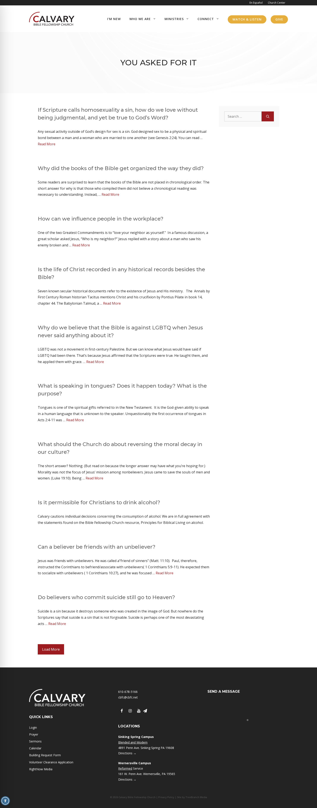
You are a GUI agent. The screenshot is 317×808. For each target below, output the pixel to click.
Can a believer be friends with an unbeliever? (96, 547)
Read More (46, 144)
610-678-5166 (128, 692)
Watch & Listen (247, 19)
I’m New (114, 19)
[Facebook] (121, 711)
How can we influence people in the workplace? (100, 219)
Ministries (174, 19)
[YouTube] (139, 711)
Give (279, 19)
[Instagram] (130, 711)
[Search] (268, 116)
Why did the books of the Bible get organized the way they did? (121, 168)
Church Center (276, 3)
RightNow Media (40, 769)
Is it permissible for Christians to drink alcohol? (99, 502)
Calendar (35, 748)
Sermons (35, 741)
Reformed (125, 768)
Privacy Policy (166, 797)
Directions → (127, 753)
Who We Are (140, 19)
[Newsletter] (145, 711)
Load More (51, 649)
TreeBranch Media (196, 797)
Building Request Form (45, 755)
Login (33, 727)
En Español (256, 3)
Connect (206, 19)
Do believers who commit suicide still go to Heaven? (106, 597)
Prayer (33, 734)
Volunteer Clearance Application (51, 762)
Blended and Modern (133, 742)
